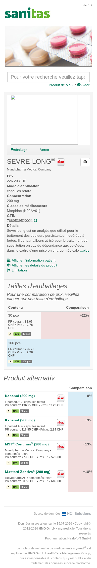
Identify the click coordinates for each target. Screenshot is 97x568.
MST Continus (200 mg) (27, 444)
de (85, 5)
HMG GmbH (47, 528)
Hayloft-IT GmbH (79, 538)
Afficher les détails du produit (34, 265)
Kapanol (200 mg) (20, 396)
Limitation (19, 270)
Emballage (19, 150)
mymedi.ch (66, 528)
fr (89, 5)
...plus (84, 250)
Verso (44, 150)
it (91, 5)
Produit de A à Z (61, 85)
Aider (85, 85)
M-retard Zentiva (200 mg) (27, 472)
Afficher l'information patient (33, 260)
